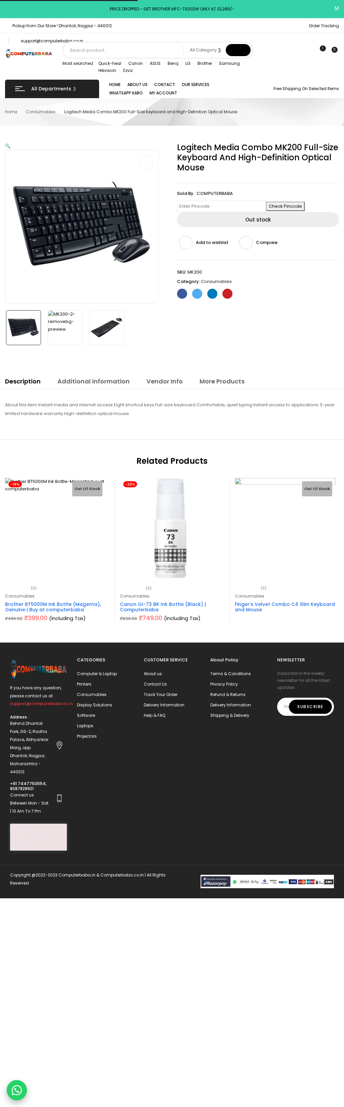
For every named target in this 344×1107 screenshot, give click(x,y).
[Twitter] (197, 294)
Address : (19, 717)
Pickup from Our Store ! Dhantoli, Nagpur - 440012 (62, 26)
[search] (238, 50)
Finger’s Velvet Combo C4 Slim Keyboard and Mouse (285, 607)
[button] (17, 1090)
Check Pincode (285, 206)
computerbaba (215, 193)
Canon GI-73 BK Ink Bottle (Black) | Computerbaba (163, 607)
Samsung (229, 63)
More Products (222, 381)
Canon (135, 63)
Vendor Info (164, 381)
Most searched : (78, 63)
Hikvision (107, 70)
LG (187, 63)
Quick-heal (109, 63)
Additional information (93, 381)
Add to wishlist (212, 242)
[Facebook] (182, 294)
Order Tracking (324, 26)
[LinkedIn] (212, 294)
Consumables (40, 112)
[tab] (23, 382)
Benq (173, 63)
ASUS (155, 63)
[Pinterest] (227, 294)
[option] (23, 327)
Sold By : (186, 193)
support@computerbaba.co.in (52, 41)
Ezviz (128, 70)
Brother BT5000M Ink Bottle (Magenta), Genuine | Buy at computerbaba (53, 607)
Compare (266, 242)
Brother (205, 63)
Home (11, 112)
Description (23, 381)
